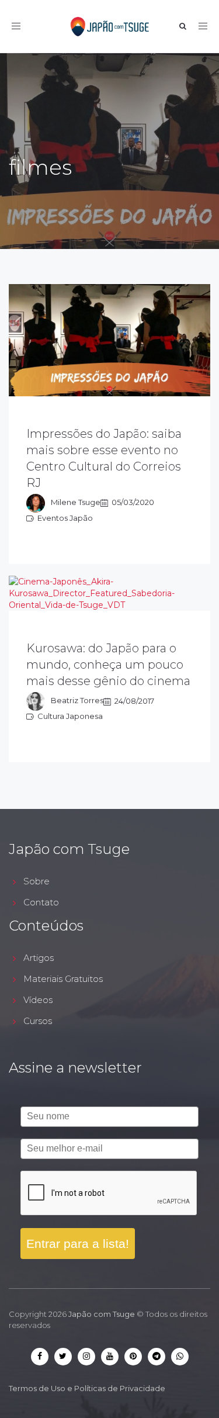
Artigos (38, 957)
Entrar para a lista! (77, 1243)
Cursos (37, 1020)
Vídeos (38, 999)
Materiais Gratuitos (63, 978)
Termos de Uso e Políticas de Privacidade (87, 1388)
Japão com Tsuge (101, 1314)
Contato (41, 902)
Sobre (36, 881)
